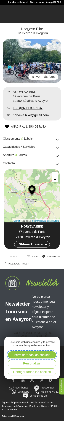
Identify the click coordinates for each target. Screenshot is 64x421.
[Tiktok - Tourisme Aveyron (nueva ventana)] (51, 379)
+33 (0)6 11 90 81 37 (27, 108)
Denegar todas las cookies (32, 372)
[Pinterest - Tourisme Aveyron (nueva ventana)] (41, 379)
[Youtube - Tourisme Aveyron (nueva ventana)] (23, 379)
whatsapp (23, 391)
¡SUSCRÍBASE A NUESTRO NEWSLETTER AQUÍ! (32, 334)
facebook (13, 264)
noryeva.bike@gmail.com (31, 115)
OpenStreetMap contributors (45, 220)
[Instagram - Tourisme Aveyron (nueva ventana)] (32, 379)
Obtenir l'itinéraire (33, 244)
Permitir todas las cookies (32, 355)
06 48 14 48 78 (38, 395)
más (25, 264)
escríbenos (21, 387)
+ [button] (55, 174)
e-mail (35, 256)
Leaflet (17, 220)
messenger (53, 256)
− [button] (55, 179)
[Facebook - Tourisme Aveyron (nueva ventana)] (13, 379)
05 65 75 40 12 (49, 391)
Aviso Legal (7, 416)
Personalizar (32, 363)
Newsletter (61, 386)
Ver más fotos (45, 76)
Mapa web (19, 416)
